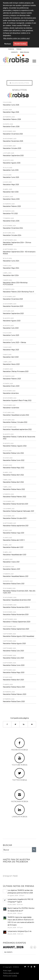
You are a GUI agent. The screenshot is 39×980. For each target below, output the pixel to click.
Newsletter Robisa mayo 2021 (13, 533)
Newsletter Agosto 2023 (11, 321)
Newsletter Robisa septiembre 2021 (15, 526)
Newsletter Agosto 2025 (11, 163)
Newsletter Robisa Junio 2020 (13, 665)
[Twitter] (25, 966)
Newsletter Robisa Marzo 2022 (14, 489)
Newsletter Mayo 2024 (11, 268)
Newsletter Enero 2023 (11, 386)
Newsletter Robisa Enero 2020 (14, 701)
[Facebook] (28, 966)
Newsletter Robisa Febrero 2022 (14, 497)
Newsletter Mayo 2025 (11, 184)
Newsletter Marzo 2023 (11, 364)
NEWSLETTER (28, 49)
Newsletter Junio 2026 (11, 105)
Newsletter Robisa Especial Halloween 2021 (18, 511)
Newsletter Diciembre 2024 (13, 228)
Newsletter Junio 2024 (11, 261)
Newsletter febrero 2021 (11, 569)
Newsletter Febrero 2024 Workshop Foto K (18, 292)
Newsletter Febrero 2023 (12, 379)
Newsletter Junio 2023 (11, 335)
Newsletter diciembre (11, 393)
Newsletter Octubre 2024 (12, 235)
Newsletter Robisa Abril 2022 (13, 475)
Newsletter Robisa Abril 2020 (13, 680)
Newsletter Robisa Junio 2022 (13, 460)
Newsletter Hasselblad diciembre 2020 (17, 600)
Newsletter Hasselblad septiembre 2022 (17, 429)
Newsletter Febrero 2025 (12, 206)
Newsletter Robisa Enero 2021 (13, 584)
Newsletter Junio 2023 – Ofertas (14, 342)
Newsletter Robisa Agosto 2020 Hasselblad (18, 636)
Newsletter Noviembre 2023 (13, 306)
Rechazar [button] (7, 44)
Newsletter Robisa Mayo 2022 (13, 468)
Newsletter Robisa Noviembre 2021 (15, 504)
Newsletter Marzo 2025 (11, 199)
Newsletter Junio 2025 (11, 177)
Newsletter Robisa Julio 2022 (13, 453)
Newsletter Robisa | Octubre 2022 (15, 422)
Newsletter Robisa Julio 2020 (13, 651)
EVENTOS (11, 49)
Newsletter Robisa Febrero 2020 (14, 694)
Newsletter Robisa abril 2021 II (14, 540)
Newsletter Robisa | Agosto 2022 (15, 446)
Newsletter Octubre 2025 (12, 148)
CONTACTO (14, 52)
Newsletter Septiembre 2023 (13, 313)
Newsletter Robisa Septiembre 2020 (16, 629)
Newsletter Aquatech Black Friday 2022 (17, 400)
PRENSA (18, 49)
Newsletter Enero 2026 (11, 126)
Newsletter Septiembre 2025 (13, 155)
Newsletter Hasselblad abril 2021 (14, 555)
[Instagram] (34, 966)
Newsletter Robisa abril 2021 (13, 547)
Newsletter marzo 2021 (11, 562)
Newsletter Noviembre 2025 (13, 141)
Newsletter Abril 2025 (11, 192)
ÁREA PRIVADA (24, 52)
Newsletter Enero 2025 (11, 221)
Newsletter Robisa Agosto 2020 (14, 643)
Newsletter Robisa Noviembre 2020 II (16, 607)
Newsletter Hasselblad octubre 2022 (16, 415)
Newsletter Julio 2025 (11, 170)
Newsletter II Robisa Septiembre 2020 (16, 622)
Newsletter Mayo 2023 (11, 350)
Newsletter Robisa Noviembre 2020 (15, 614)
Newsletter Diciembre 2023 (13, 299)
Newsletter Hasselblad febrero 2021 (15, 576)
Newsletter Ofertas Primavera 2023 (15, 371)
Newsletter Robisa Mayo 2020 (13, 672)
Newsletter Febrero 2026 (12, 119)
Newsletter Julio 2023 (11, 328)
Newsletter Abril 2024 (11, 275)
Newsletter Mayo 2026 (11, 112)
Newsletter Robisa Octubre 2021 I (15, 518)
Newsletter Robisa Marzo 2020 (14, 687)
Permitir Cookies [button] (20, 44)
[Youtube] (31, 966)
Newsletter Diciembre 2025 (13, 134)
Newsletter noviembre (11, 408)
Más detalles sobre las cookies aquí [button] (16, 38)
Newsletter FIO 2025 (10, 213)
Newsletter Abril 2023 (11, 357)
